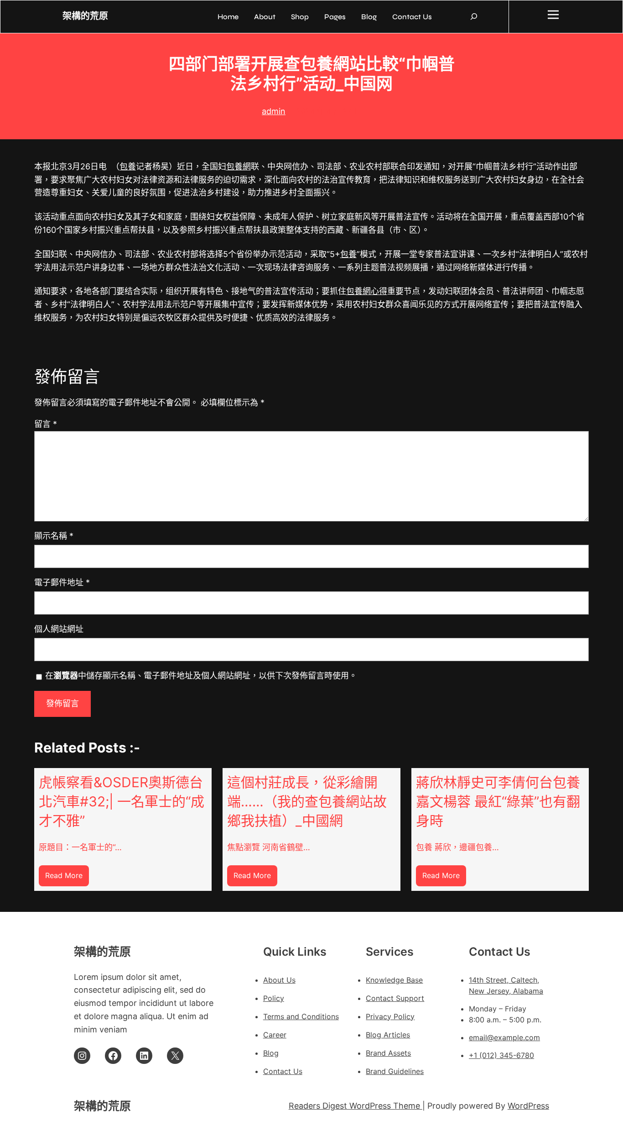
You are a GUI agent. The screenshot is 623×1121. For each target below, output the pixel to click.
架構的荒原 (85, 16)
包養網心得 (366, 291)
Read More (67, 878)
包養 (127, 166)
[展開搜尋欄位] (473, 16)
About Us (279, 979)
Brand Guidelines (395, 1071)
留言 (45, 424)
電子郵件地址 (62, 582)
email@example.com (504, 1037)
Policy (273, 998)
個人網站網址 (58, 629)
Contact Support (395, 998)
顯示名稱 (53, 536)
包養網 (238, 166)
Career (274, 1034)
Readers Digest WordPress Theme (355, 1105)
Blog (271, 1053)
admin (274, 111)
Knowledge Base (394, 979)
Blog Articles (388, 1034)
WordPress (528, 1105)
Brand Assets (388, 1053)
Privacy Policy (390, 1016)
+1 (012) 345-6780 (501, 1055)
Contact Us (282, 1071)
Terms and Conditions (301, 1016)
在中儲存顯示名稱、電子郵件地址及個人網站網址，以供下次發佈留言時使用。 (201, 675)
